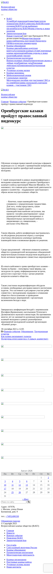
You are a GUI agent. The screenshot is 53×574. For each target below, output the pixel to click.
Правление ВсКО (15, 538)
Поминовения (25, 65)
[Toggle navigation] (2, 14)
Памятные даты (25, 63)
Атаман (30, 21)
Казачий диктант (23, 55)
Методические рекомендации (23, 43)
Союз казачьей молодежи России (22, 547)
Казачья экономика (15, 73)
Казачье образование (16, 550)
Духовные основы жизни (18, 70)
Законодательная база (16, 540)
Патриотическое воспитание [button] (20, 58)
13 (27, 485)
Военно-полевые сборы (17, 60)
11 (13, 485)
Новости (11, 533)
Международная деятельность (20, 555)
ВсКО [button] (9, 19)
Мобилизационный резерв (19, 75)
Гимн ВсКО (19, 23)
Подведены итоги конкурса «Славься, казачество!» (24, 339)
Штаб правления (19, 21)
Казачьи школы (14, 48)
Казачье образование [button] (16, 46)
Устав (9, 21)
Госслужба (11, 545)
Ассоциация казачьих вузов (26, 51)
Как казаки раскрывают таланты (16, 336)
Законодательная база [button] (16, 33)
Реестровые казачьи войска (19, 562)
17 (5, 489)
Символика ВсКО (33, 23)
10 (5, 485)
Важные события (12, 331)
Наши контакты (14, 567)
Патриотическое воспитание (20, 552)
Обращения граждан (10, 521)
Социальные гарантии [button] (17, 78)
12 (20, 485)
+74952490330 (12, 516)
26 (20, 492)
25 (12, 492)
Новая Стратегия (14, 36)
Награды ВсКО (21, 28)
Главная (10, 530)
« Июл (25, 499)
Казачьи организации (16, 559)
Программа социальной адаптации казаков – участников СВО (27, 84)
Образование (27, 331)
